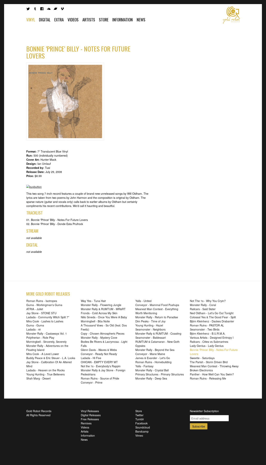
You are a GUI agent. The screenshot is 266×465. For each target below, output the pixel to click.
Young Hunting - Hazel (149, 325)
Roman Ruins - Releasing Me (208, 378)
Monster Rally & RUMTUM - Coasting (158, 333)
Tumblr (139, 419)
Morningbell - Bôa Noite (95, 321)
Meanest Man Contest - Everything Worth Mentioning (156, 311)
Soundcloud (142, 427)
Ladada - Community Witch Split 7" (47, 317)
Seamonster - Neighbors (150, 329)
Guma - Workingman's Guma (44, 305)
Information (122, 20)
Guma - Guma (35, 325)
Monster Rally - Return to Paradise (156, 317)
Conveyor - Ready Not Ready (99, 354)
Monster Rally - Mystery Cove (99, 337)
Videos (73, 20)
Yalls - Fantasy (144, 366)
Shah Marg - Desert (38, 378)
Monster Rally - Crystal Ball (152, 370)
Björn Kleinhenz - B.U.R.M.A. (207, 333)
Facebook (141, 423)
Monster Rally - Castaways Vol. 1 (46, 333)
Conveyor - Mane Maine (150, 354)
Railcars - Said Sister (203, 309)
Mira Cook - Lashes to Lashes (44, 321)
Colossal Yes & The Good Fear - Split (213, 317)
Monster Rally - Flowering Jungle (101, 305)
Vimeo (139, 435)
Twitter (139, 415)
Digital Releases (91, 415)
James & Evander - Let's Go (152, 358)
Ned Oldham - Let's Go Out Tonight (211, 313)
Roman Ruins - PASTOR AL (207, 325)
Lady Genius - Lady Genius (207, 346)
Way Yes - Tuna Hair (93, 301)
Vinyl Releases (90, 411)
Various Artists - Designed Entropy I (211, 337)
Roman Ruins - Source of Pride (100, 378)
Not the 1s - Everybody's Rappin (101, 366)
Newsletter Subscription (204, 411)
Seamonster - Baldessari (150, 337)
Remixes (86, 423)
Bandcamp (142, 431)
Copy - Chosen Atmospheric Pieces (102, 333)
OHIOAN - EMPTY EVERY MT (99, 362)
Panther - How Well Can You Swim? (212, 374)
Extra (59, 20)
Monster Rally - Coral (203, 305)
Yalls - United (143, 301)
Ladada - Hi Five (91, 358)
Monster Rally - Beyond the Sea (154, 350)
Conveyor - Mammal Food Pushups (157, 305)
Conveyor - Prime (91, 382)
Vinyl (30, 20)
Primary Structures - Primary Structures (159, 374)
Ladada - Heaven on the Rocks (45, 370)
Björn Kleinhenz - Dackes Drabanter (212, 321)
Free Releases (90, 419)
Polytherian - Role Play (40, 337)
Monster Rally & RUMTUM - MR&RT (103, 309)
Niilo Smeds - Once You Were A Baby (104, 317)
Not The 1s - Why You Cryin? (208, 301)
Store (103, 20)
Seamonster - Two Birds (204, 329)
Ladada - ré (33, 329)
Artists (88, 20)
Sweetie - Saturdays (202, 358)
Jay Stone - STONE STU (41, 313)
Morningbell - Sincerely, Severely (46, 342)
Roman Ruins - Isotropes (41, 301)
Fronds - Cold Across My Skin (99, 313)
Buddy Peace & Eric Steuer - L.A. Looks (50, 358)
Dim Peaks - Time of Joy (150, 321)
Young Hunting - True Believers (45, 374)
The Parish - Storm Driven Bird (209, 362)
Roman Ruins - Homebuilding (153, 362)
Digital (44, 20)
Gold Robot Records (231, 15)
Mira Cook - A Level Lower (42, 354)
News (141, 20)
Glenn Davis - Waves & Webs (99, 350)
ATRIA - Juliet (34, 309)
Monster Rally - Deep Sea (151, 378)
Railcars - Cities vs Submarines (209, 342)
